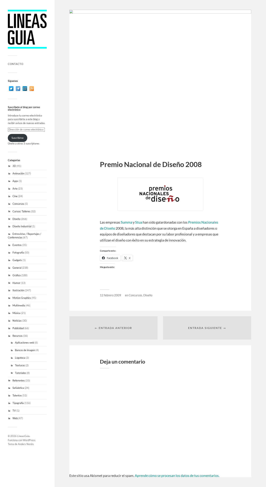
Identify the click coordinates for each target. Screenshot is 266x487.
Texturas (20, 365)
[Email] (24, 88)
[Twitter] (11, 88)
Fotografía (18, 252)
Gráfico (16, 275)
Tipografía (18, 403)
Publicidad (18, 328)
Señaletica (18, 387)
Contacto (15, 64)
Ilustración (18, 290)
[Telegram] (18, 88)
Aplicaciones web (24, 342)
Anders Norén (25, 444)
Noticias (17, 320)
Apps (15, 181)
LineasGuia (23, 436)
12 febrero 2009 (110, 295)
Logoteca (20, 357)
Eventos (17, 245)
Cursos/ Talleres (21, 211)
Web (15, 418)
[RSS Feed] (31, 88)
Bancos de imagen (25, 350)
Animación (18, 173)
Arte (15, 188)
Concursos (18, 203)
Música (16, 313)
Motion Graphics (21, 297)
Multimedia (18, 305)
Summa (126, 222)
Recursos (17, 335)
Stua (138, 222)
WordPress (29, 440)
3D (14, 165)
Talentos (17, 395)
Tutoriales (20, 372)
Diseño (16, 218)
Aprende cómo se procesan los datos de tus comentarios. (177, 475)
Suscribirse (17, 137)
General (16, 267)
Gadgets (17, 260)
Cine (15, 196)
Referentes (18, 380)
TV (14, 410)
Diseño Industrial (21, 226)
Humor (16, 282)
